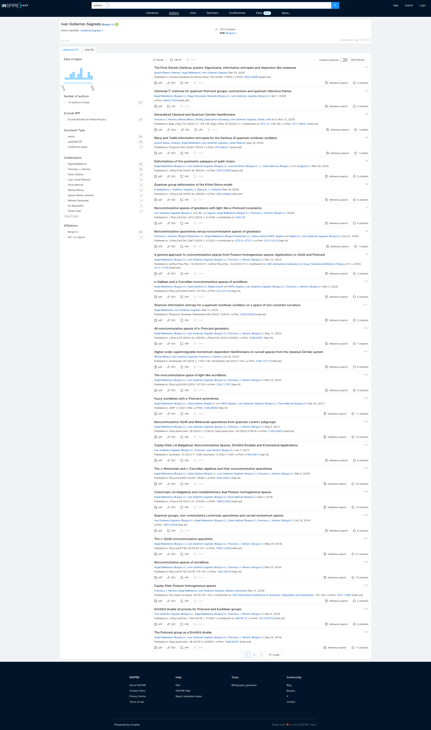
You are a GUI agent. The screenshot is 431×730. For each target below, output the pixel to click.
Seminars (212, 12)
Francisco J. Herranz (165, 119)
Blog (289, 685)
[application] (104, 72)
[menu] (385, 5)
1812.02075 (266, 618)
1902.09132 (224, 571)
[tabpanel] (215, 356)
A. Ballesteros (161, 189)
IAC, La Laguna (206, 212)
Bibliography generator (244, 685)
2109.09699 (211, 407)
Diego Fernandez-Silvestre (202, 96)
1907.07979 (170, 524)
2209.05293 (247, 314)
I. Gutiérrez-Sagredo (181, 189)
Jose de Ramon (236, 166)
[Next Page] (261, 654)
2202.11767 (223, 384)
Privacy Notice (137, 696)
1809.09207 (232, 641)
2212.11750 (161, 267)
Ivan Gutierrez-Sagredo (215, 72)
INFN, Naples (276, 236)
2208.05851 (256, 337)
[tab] (70, 50)
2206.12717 (263, 361)
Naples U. (294, 236)
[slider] (65, 83)
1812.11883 (344, 595)
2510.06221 (222, 147)
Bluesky (291, 690)
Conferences (237, 12)
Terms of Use (136, 701)
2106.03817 (252, 454)
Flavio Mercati (286, 403)
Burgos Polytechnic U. (190, 236)
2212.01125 (223, 290)
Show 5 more (71, 216)
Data (259, 12)
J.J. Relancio (215, 189)
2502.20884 (223, 193)
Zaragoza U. (303, 166)
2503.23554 (223, 170)
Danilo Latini (264, 119)
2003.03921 (223, 477)
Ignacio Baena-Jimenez (167, 72)
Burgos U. (108, 24)
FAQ (178, 685)
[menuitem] (395, 5)
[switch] (344, 60)
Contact (291, 701)
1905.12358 (223, 548)
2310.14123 (271, 240)
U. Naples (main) (214, 286)
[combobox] (219, 5)
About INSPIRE (137, 685)
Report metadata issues (189, 696)
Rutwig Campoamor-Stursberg (212, 119)
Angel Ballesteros (190, 72)
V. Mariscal (200, 189)
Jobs (193, 12)
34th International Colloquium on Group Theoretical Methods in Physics (306, 263)
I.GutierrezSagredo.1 (91, 30)
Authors (174, 12)
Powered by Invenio (127, 724)
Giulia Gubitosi (259, 236)
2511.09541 (299, 123)
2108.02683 (275, 431)
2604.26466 (251, 76)
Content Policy (137, 690)
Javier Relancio (237, 142)
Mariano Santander (236, 590)
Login (423, 5)
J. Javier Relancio (269, 166)
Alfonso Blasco (186, 119)
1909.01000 (223, 501)
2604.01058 (170, 100)
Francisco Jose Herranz (208, 450)
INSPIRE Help (183, 690)
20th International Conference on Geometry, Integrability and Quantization (273, 595)
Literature (152, 12)
